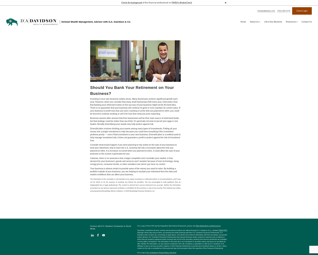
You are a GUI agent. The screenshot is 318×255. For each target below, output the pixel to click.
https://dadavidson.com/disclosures (208, 226)
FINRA (221, 230)
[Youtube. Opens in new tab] (103, 235)
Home (243, 22)
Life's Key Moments (273, 22)
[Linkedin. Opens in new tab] (92, 235)
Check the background (131, 3)
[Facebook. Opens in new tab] (98, 235)
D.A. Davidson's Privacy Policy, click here (161, 253)
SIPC (225, 230)
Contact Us (307, 22)
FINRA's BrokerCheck (182, 3)
